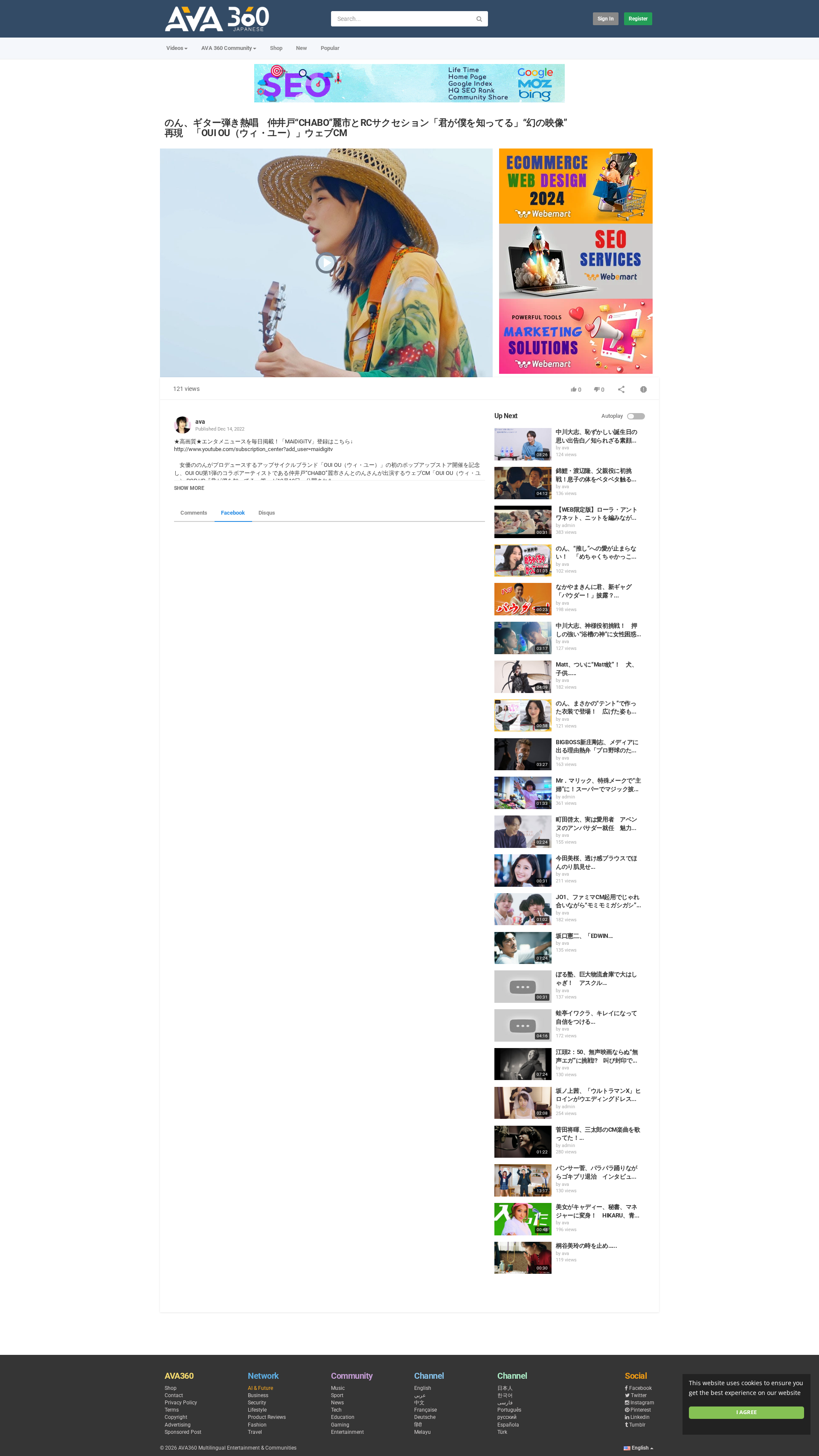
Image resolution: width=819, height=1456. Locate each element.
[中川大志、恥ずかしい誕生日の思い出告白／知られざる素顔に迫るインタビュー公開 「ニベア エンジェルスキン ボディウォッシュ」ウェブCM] (523, 444)
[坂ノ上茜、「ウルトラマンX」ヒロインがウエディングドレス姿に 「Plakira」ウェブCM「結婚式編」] (523, 1103)
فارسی (505, 1403)
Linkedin (640, 1417)
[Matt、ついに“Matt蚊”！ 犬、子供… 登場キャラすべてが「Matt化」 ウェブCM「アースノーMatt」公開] (523, 677)
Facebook (233, 513)
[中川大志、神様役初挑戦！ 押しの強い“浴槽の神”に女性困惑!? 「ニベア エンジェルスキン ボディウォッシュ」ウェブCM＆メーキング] (523, 638)
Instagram (642, 1403)
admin (568, 525)
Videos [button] (174, 48)
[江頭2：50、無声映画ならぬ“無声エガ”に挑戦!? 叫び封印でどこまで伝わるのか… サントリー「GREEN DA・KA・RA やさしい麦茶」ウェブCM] (523, 1064)
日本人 (505, 1388)
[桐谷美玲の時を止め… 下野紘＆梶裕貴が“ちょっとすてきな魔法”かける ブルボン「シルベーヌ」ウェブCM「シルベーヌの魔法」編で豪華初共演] (523, 1258)
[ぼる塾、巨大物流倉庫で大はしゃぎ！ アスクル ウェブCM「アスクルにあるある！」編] (523, 986)
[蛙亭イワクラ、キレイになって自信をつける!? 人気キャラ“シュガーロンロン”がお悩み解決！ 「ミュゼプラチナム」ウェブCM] (523, 1025)
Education (342, 1417)
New (301, 48)
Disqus (266, 513)
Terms (172, 1410)
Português (509, 1410)
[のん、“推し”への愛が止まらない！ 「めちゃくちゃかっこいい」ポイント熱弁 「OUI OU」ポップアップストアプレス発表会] (523, 561)
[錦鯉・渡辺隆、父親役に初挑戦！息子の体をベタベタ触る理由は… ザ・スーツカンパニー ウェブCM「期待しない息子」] (523, 483)
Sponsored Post (183, 1432)
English (422, 1388)
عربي (420, 1395)
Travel (255, 1432)
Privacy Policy (181, 1403)
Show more (189, 488)
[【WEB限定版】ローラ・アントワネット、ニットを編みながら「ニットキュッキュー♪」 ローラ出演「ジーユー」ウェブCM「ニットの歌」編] (523, 522)
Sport (337, 1395)
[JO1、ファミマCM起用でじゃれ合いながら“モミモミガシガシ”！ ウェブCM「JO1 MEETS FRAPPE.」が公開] (523, 909)
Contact (174, 1395)
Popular (330, 48)
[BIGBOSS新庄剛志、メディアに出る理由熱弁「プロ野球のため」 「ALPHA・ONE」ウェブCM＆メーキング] (523, 754)
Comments (193, 513)
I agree (746, 1412)
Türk (502, 1432)
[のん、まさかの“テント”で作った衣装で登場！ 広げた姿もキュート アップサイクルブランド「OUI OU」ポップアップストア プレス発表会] (523, 715)
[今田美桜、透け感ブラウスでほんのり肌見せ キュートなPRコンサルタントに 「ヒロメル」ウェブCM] (523, 870)
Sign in (606, 19)
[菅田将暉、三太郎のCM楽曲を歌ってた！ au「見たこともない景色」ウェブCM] (523, 1142)
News (337, 1403)
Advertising (178, 1425)
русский (507, 1417)
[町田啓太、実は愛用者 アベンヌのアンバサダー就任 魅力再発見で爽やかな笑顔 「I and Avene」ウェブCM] (523, 831)
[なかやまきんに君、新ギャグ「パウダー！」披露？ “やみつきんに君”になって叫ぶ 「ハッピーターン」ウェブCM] (523, 599)
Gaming (340, 1425)
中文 (419, 1403)
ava (200, 421)
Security (257, 1403)
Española (508, 1425)
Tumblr (637, 1425)
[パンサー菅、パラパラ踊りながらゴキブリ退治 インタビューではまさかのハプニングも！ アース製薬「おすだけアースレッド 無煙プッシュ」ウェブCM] (523, 1180)
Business (258, 1395)
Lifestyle (257, 1410)
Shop (276, 48)
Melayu (422, 1432)
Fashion (257, 1425)
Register (638, 19)
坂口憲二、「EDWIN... (584, 935)
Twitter (639, 1395)
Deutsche (425, 1417)
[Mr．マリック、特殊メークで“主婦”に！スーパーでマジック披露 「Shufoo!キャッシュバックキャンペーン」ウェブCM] (523, 793)
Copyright (176, 1417)
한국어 (505, 1395)
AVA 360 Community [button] (226, 48)
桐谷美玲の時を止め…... (586, 1245)
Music (338, 1388)
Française (425, 1410)
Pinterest (640, 1410)
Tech (336, 1410)
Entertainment (347, 1432)
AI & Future (260, 1388)
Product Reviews (267, 1417)
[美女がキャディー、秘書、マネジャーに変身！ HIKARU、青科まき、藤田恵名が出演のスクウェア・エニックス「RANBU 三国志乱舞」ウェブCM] (523, 1219)
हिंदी (418, 1425)
